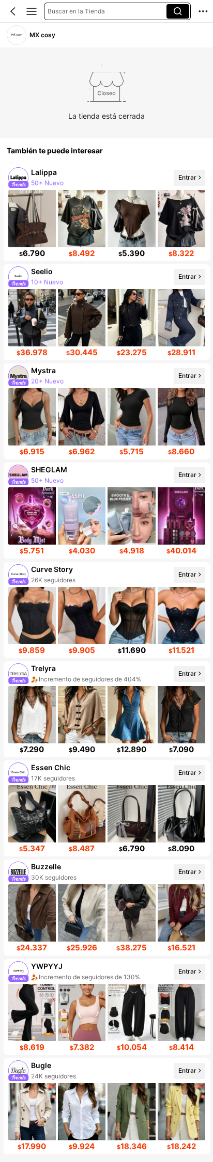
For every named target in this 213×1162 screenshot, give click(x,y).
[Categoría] (31, 11)
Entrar (187, 177)
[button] (13, 11)
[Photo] (18, 177)
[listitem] (107, 213)
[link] (16, 35)
